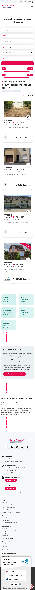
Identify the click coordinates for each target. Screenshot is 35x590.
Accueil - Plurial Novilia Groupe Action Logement (8, 6)
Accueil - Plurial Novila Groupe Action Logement (17, 440)
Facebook (7, 447)
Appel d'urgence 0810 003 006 (24, 2)
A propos (4, 528)
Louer (4, 500)
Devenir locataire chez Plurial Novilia (12, 512)
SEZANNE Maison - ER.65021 (14, 169)
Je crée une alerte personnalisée (14, 374)
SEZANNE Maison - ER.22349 (14, 216)
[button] (31, 586)
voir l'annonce (5, 137)
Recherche (28, 6)
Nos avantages (6, 510)
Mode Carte (31, 95)
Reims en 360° (6, 556)
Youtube (22, 447)
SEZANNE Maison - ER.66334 (14, 264)
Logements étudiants (8, 505)
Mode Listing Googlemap (27, 95)
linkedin (12, 447)
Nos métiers (5, 546)
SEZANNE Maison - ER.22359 (14, 121)
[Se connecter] (28, 117)
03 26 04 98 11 (11, 480)
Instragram (17, 447)
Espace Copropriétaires (9, 553)
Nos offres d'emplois (8, 544)
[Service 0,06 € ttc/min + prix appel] (33, 2)
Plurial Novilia (6, 526)
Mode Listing (23, 95)
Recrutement (6, 542)
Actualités (5, 536)
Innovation (5, 533)
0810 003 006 (10, 488)
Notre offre (5, 502)
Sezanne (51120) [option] (11, 52)
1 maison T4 (7, 91)
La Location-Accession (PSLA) (10, 523)
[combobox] (17, 52)
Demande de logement (8, 507)
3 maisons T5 (16, 91)
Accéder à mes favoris (24, 6)
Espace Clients (6, 550)
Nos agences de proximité (9, 531)
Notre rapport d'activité (8, 538)
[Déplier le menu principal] (32, 6)
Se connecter (21, 6)
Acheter (4, 516)
